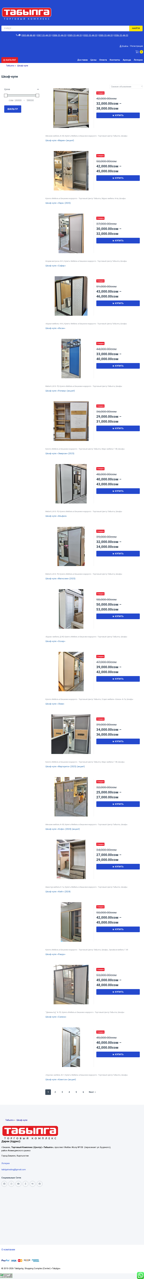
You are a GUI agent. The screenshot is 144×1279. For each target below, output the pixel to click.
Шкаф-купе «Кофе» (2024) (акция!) (62, 829)
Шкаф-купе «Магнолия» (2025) (60, 578)
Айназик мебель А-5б (54, 136)
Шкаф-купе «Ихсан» (55, 328)
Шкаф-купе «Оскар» (55, 641)
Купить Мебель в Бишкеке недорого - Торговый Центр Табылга (92, 136)
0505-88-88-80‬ (28, 35)
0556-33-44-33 (121, 35)
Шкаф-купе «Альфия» (56, 516)
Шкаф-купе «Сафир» (55, 265)
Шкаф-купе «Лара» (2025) (58, 203)
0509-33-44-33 (75, 35)
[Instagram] (11, 1184)
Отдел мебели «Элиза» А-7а (114, 699)
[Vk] (32, 1184)
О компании (8, 1249)
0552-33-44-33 (90, 35)
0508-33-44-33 (59, 35)
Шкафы (124, 136)
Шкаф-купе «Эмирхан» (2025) (59, 453)
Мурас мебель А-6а (110, 198)
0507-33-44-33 (44, 35)
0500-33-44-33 (106, 35)
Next (91, 1092)
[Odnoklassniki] (25, 1184)
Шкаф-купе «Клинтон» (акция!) (60, 1079)
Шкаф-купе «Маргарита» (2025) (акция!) (65, 766)
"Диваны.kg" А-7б (53, 1012)
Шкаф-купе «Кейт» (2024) (57, 891)
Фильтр (12, 109)
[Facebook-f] (4, 1184)
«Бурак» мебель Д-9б (54, 637)
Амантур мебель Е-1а (54, 887)
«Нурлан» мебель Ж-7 (54, 1075)
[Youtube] (18, 1184)
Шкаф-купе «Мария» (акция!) (59, 140)
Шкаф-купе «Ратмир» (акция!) (60, 391)
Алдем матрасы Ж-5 (54, 261)
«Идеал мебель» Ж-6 (54, 324)
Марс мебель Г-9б (109, 449)
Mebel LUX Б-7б (52, 386)
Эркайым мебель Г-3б (118, 950)
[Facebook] (39, 1184)
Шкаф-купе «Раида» (55, 954)
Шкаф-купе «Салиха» (55, 1017)
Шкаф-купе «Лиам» (54, 704)
